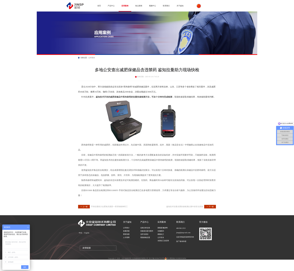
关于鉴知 (180, 6)
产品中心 (111, 6)
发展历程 (126, 231)
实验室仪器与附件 (146, 231)
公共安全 (91, 58)
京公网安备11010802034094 (176, 258)
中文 (80, 233)
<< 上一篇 (84, 207)
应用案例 (125, 6)
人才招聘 (126, 237)
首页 (99, 6)
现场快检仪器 (145, 237)
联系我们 (166, 6)
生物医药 (161, 231)
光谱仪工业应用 (163, 241)
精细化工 (161, 234)
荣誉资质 (126, 234)
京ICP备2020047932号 (156, 258)
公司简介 (126, 228)
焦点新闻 (138, 6)
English (86, 233)
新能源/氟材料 (163, 228)
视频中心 (152, 6)
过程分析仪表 (145, 228)
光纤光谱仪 (144, 234)
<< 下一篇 (210, 207)
